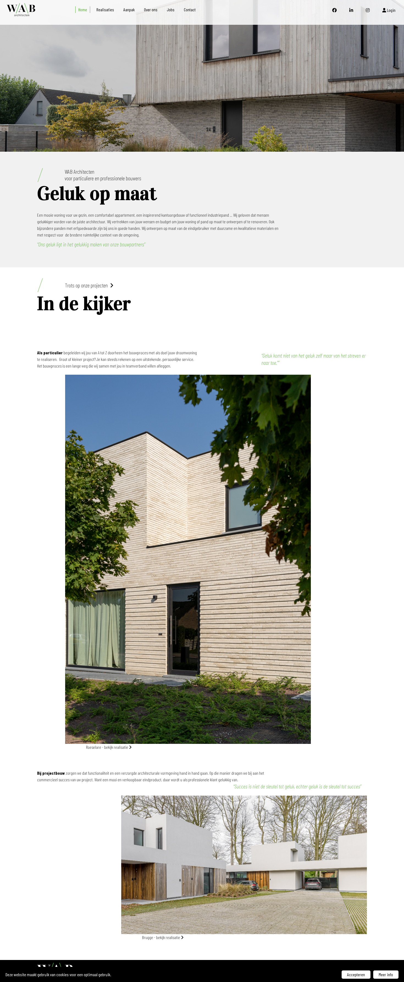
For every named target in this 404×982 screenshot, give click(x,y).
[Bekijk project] (202, 76)
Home (82, 9)
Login (390, 10)
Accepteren (356, 974)
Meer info (386, 974)
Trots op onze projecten (87, 285)
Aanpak (129, 9)
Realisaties (105, 9)
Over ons (150, 9)
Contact (190, 9)
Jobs (171, 9)
